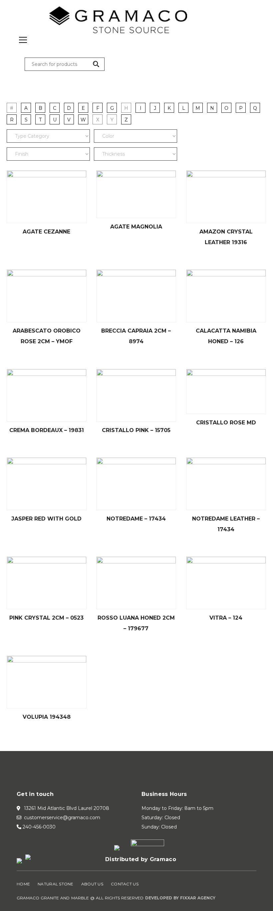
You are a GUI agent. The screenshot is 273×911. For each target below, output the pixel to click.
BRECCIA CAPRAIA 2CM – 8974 (136, 336)
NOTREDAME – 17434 (136, 519)
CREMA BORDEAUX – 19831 (46, 430)
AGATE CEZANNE (46, 231)
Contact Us (124, 883)
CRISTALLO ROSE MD (226, 422)
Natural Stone (56, 883)
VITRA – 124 (225, 618)
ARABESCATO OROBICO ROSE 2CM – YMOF (47, 336)
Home (23, 883)
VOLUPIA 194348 (47, 717)
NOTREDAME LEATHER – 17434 (226, 524)
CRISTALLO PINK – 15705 (136, 430)
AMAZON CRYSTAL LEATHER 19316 (226, 236)
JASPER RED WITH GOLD (46, 519)
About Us (92, 883)
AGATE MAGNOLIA (136, 227)
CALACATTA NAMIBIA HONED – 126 (226, 336)
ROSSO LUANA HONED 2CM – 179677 (136, 623)
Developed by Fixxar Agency (180, 897)
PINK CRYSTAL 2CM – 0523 (46, 618)
